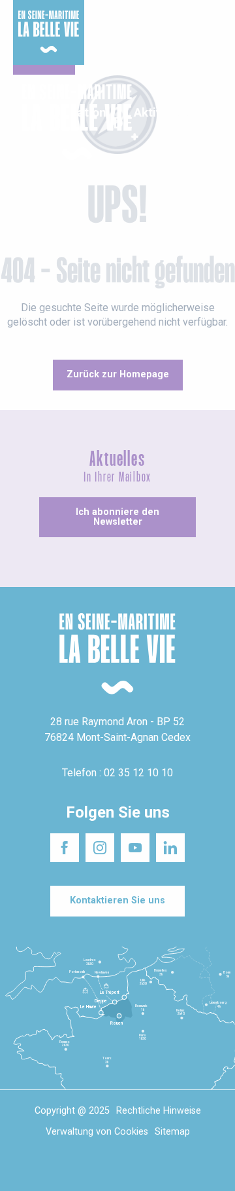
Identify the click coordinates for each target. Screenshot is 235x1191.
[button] (213, 123)
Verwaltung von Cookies (97, 1131)
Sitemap (172, 1131)
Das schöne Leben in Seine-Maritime (110, 25)
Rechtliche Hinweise (158, 1110)
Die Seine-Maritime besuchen (187, 25)
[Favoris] (184, 122)
